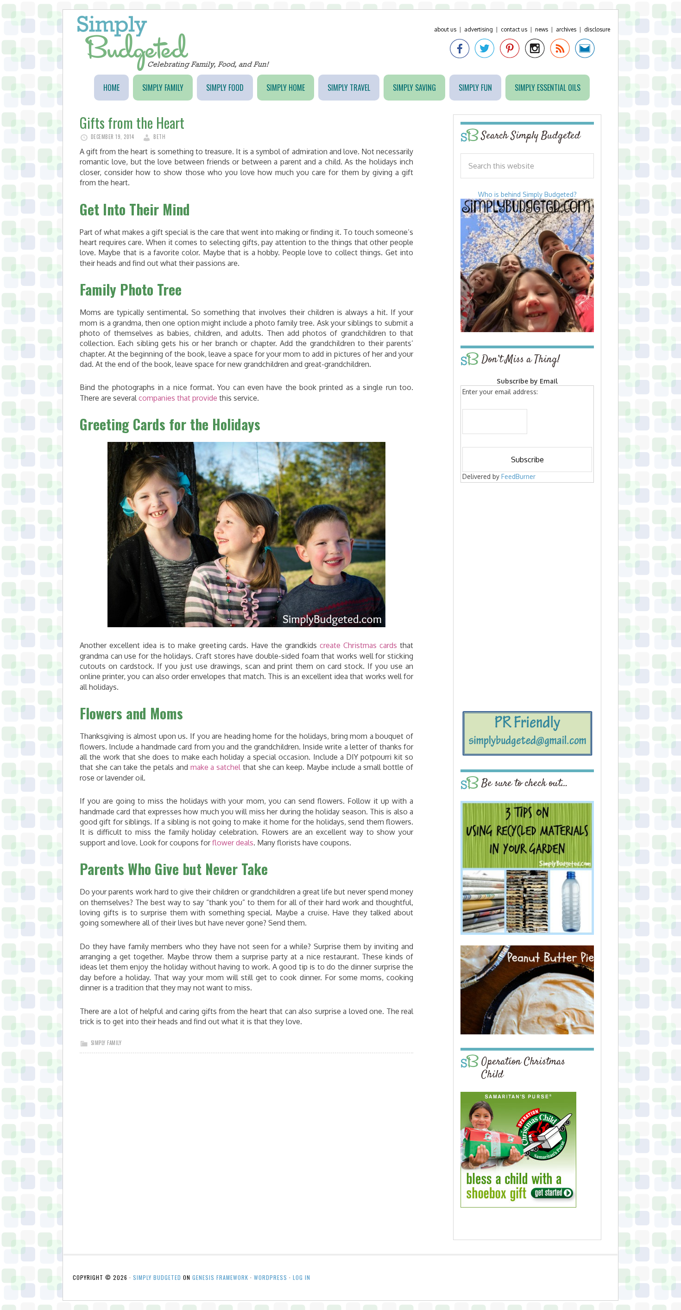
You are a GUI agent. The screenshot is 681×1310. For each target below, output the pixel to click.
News (541, 29)
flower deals (232, 842)
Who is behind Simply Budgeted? (527, 194)
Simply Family (106, 1042)
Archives (566, 29)
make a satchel (215, 767)
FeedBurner (518, 476)
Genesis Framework (220, 1277)
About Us (445, 29)
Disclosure (597, 29)
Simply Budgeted (173, 43)
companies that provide (178, 398)
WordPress (270, 1277)
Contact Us (514, 29)
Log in (301, 1277)
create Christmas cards (358, 645)
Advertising (478, 29)
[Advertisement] (527, 552)
